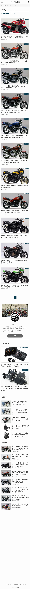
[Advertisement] (15, 527)
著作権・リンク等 (22, 584)
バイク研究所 (6, 13)
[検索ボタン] (28, 2)
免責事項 (16, 584)
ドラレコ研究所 (15, 2)
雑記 (15, 336)
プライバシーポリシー (8, 584)
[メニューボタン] (2, 2)
